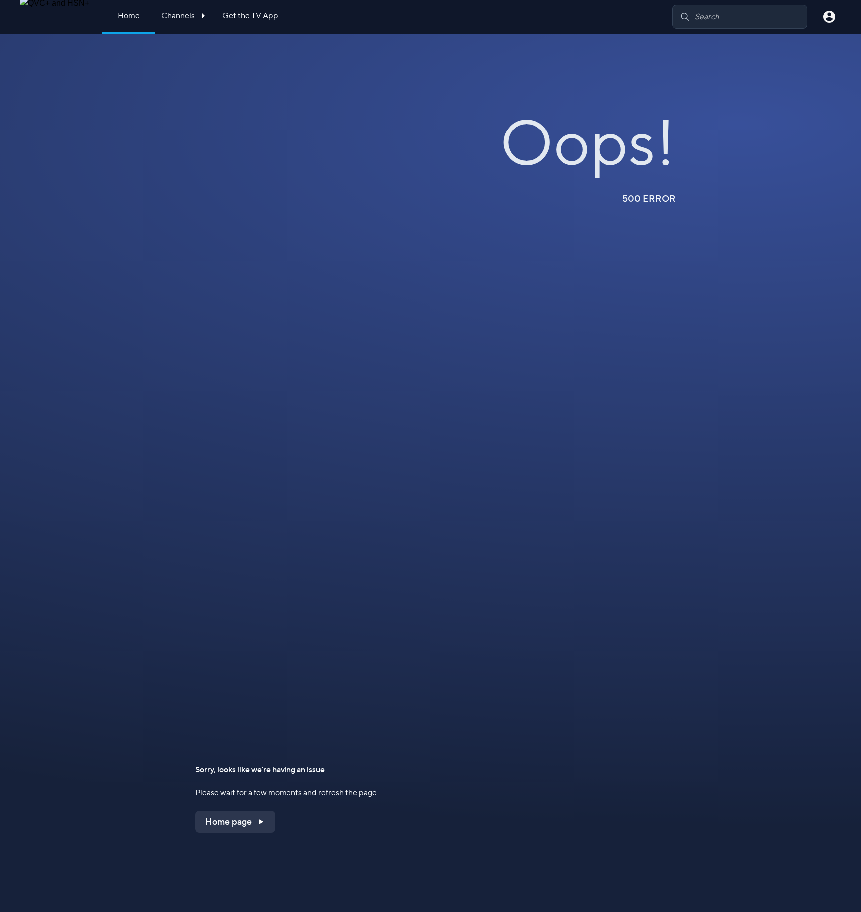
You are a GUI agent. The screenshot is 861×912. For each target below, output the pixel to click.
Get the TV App (250, 15)
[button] (235, 822)
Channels (178, 15)
